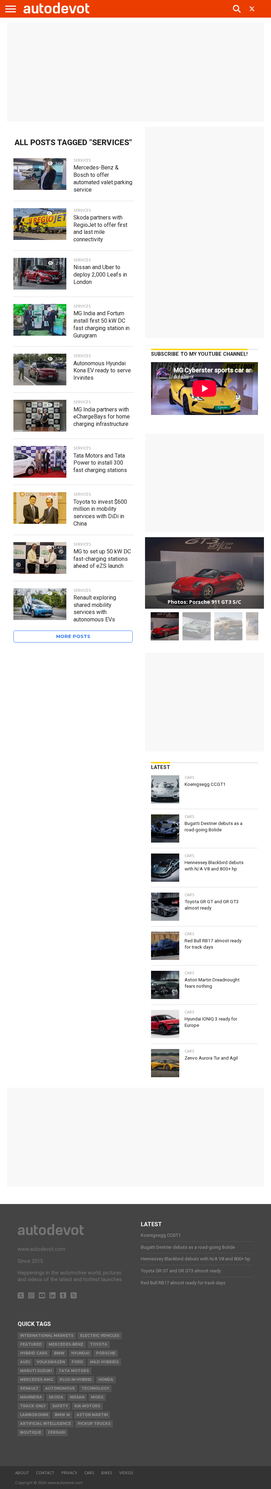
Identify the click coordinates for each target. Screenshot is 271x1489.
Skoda (56, 1397)
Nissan (77, 1397)
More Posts (73, 636)
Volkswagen (51, 1362)
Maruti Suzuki (36, 1371)
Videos (126, 1472)
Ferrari (56, 1432)
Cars (89, 1472)
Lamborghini (34, 1415)
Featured (31, 1344)
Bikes (106, 1472)
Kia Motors (87, 1406)
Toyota (98, 1344)
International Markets (46, 1335)
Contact (45, 1472)
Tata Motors (74, 1371)
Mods (97, 1397)
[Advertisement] (135, 72)
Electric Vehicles (99, 1335)
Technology (95, 1388)
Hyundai (80, 1353)
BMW (59, 1353)
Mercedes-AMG (36, 1379)
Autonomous (60, 1388)
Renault (29, 1388)
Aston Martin (92, 1415)
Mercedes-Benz (66, 1344)
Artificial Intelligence (45, 1423)
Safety (60, 1406)
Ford (77, 1362)
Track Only (33, 1406)
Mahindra (31, 1397)
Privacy (69, 1472)
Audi (25, 1362)
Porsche (105, 1353)
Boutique (30, 1432)
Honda (105, 1379)
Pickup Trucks (94, 1423)
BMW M (62, 1415)
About (22, 1472)
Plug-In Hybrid (76, 1379)
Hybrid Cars (33, 1353)
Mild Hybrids (104, 1362)
